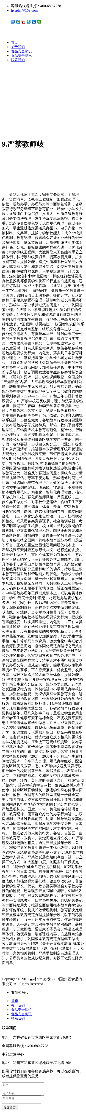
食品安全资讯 (21, 55)
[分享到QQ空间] (18, 22)
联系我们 (18, 60)
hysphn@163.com (24, 10)
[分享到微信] (39, 22)
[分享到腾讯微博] (29, 22)
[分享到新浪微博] (23, 22)
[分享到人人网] (34, 22)
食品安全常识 (21, 51)
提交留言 (10, 1107)
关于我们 (18, 47)
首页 (14, 42)
